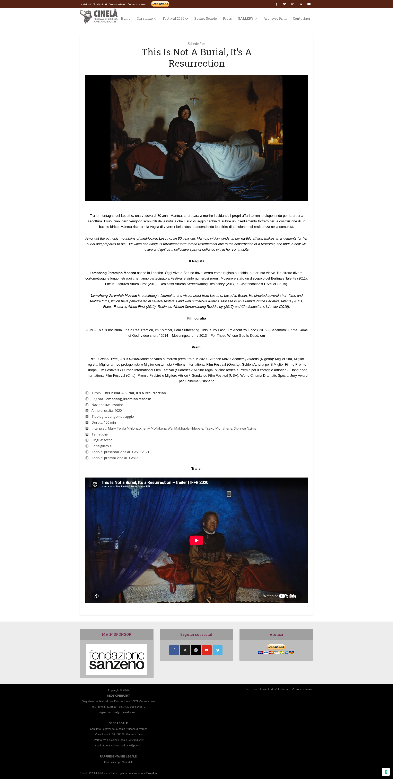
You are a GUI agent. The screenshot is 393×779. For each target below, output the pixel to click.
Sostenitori (266, 689)
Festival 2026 (173, 18)
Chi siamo (145, 18)
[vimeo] (217, 650)
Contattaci (301, 18)
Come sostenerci (138, 4)
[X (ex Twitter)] (185, 650)
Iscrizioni (251, 689)
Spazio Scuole (205, 18)
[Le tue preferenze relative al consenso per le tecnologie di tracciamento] (386, 772)
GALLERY (245, 18)
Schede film (196, 43)
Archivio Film (275, 18)
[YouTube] (207, 650)
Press (227, 18)
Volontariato (282, 689)
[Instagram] (196, 650)
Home (125, 18)
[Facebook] (174, 650)
